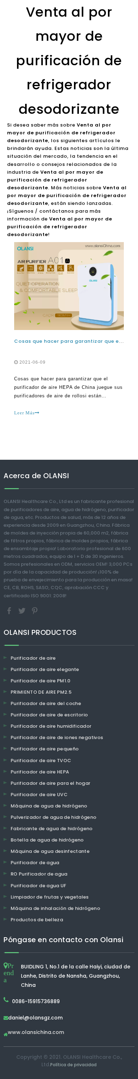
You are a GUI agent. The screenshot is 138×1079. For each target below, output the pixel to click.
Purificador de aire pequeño (45, 748)
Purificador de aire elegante (45, 669)
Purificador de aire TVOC (41, 760)
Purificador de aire (33, 658)
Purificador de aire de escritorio (49, 714)
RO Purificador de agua (39, 874)
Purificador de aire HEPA (40, 771)
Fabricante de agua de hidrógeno (52, 828)
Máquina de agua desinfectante (50, 851)
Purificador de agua (35, 862)
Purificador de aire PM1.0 (41, 680)
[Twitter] (22, 610)
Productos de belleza (37, 919)
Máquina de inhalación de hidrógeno (55, 908)
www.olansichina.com (36, 1033)
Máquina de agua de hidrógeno (49, 806)
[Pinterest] (34, 610)
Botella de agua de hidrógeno (47, 840)
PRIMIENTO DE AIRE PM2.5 (41, 692)
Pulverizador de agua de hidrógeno (54, 817)
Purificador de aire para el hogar (51, 783)
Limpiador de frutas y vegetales (50, 897)
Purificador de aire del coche (46, 703)
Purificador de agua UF (39, 885)
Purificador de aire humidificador (51, 726)
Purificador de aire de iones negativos (57, 737)
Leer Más (24, 412)
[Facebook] (10, 610)
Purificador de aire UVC (39, 794)
